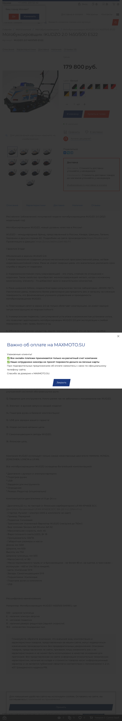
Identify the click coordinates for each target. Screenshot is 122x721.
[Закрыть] (118, 336)
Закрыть (61, 382)
